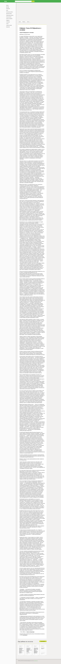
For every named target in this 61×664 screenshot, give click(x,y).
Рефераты (8, 20)
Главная (20, 21)
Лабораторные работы (9, 15)
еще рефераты (43, 641)
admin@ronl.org (36, 660)
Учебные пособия (9, 25)
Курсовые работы (9, 13)
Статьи (7, 23)
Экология (28, 21)
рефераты (23, 21)
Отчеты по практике (9, 18)
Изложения (8, 8)
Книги (7, 10)
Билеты (7, 5)
